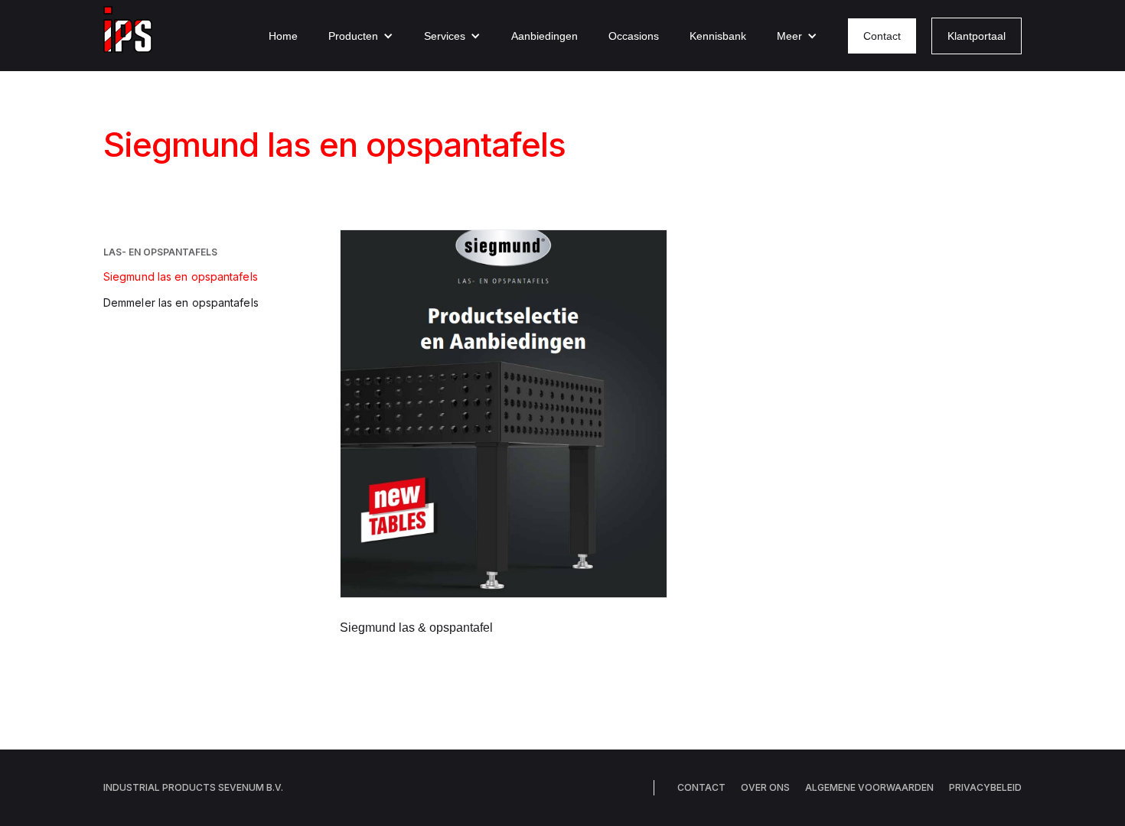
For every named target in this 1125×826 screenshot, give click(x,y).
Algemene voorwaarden (869, 787)
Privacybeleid (985, 787)
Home (283, 36)
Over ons (765, 787)
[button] (361, 35)
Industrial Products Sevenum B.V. (193, 787)
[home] (127, 35)
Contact (882, 36)
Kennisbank (718, 36)
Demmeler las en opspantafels (181, 302)
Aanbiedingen (544, 36)
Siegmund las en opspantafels (180, 276)
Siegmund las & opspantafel (416, 627)
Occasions (633, 36)
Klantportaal (976, 36)
